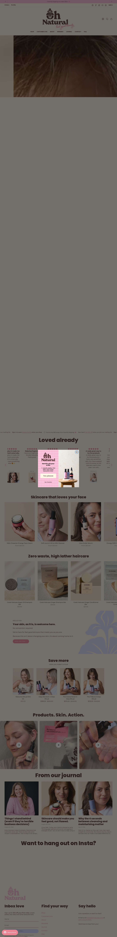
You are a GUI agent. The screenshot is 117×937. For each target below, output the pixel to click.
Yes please (48, 476)
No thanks (48, 482)
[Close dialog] (76, 452)
